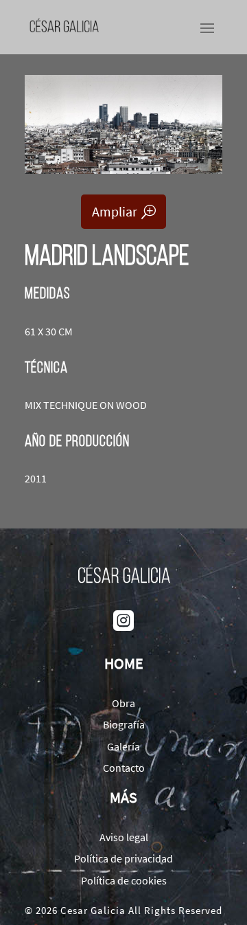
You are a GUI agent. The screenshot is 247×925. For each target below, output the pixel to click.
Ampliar (114, 211)
